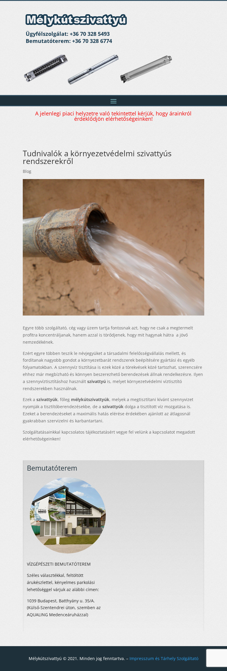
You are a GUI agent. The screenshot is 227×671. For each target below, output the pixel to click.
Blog (27, 171)
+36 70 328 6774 (92, 40)
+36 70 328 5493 (90, 33)
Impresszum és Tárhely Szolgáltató (163, 658)
